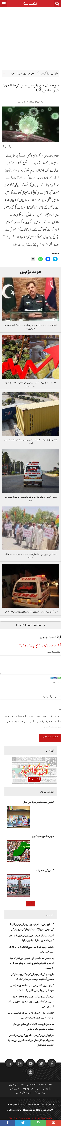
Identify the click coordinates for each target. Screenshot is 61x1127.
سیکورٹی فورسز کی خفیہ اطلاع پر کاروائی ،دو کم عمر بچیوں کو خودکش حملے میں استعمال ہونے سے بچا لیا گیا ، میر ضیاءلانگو (31, 1040)
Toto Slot (23, 1118)
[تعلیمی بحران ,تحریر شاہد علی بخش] (18, 818)
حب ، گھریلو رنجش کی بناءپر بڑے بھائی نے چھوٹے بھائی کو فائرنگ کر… (30, 611)
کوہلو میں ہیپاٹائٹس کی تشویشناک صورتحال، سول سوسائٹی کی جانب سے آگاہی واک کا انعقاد (32, 988)
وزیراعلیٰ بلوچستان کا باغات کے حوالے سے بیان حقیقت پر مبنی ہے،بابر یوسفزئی (33, 1026)
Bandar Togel (33, 1118)
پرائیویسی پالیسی (43, 1089)
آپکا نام (57, 682)
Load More (31, 903)
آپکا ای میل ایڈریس (52, 696)
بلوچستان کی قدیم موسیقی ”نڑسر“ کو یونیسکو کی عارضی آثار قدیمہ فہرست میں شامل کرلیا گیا (32, 976)
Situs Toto (13, 1118)
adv (50, 1085)
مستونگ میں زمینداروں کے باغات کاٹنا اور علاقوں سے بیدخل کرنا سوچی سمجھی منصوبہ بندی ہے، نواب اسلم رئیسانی (31, 1001)
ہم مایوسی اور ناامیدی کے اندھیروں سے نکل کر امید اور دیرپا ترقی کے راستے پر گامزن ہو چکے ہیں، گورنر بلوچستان (32, 963)
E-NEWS (42, 1085)
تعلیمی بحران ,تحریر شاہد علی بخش (38, 802)
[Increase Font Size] (9, 147)
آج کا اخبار (31, 1085)
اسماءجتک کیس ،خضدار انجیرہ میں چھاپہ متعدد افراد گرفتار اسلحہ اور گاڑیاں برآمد (30, 327)
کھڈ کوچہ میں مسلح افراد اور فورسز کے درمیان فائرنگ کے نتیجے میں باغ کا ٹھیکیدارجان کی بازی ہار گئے (31, 927)
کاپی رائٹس (14, 1089)
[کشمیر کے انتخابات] (18, 886)
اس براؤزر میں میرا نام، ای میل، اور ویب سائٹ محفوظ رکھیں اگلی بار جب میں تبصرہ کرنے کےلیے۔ (33, 721)
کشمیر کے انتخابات (45, 870)
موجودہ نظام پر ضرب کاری (43, 836)
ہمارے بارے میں (23, 1093)
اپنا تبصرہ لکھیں (54, 652)
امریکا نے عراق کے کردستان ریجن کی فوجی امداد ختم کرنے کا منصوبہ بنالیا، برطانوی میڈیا (31, 938)
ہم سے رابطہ (39, 1093)
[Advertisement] (30, 36)
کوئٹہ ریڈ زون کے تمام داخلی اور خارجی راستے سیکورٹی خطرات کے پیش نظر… (30, 441)
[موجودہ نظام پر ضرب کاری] (18, 852)
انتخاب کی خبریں (16, 1085)
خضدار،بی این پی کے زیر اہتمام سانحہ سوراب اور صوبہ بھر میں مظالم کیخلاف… (30, 556)
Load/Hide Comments (30, 625)
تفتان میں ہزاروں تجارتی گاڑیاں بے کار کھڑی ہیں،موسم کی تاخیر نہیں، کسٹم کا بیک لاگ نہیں (31, 1015)
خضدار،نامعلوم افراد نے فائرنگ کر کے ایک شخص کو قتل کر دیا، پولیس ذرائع (30, 498)
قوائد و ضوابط (27, 1089)
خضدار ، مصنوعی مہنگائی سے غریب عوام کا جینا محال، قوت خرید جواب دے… (30, 384)
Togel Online (46, 1118)
